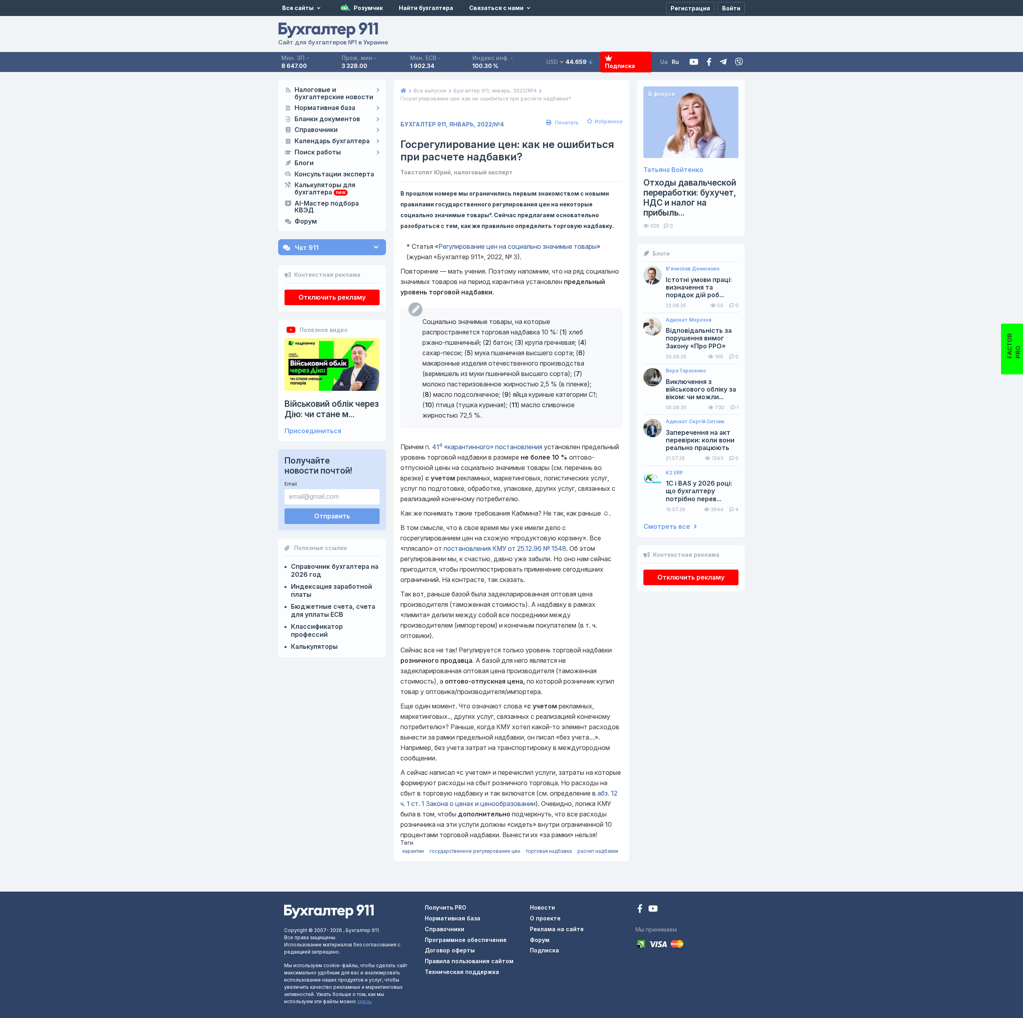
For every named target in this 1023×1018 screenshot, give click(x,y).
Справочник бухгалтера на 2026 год (334, 570)
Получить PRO (445, 907)
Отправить (332, 516)
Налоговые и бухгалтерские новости (334, 93)
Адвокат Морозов (688, 320)
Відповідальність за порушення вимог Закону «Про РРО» (699, 338)
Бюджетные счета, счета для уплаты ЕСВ (333, 610)
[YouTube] (653, 909)
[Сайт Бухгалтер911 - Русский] (329, 911)
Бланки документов (327, 119)
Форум (306, 221)
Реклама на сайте (557, 929)
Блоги (304, 163)
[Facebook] (709, 62)
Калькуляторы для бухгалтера (325, 189)
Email (291, 484)
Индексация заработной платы (331, 590)
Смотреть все (667, 526)
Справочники (316, 130)
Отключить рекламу (332, 297)
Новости (542, 907)
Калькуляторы (314, 646)
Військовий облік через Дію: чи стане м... (332, 409)
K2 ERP (674, 473)
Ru (675, 61)
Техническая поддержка (462, 971)
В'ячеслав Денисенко (693, 269)
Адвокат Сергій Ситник (695, 421)
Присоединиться (313, 431)
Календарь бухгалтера (332, 141)
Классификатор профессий (317, 630)
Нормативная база (325, 108)
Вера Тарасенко (686, 371)
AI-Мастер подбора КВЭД (327, 207)
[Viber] (739, 62)
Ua (664, 61)
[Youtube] (694, 62)
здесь (364, 1001)
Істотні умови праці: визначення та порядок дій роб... (699, 287)
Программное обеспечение (466, 939)
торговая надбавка (549, 851)
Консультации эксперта (334, 174)
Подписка (620, 65)
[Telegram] (723, 62)
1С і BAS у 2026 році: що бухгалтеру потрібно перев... (699, 491)
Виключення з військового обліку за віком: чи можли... (701, 389)
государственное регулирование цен (475, 851)
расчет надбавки (597, 851)
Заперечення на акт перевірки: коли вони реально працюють (700, 440)
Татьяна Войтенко (673, 170)
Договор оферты (450, 950)
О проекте (545, 918)
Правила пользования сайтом (469, 961)
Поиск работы (318, 152)
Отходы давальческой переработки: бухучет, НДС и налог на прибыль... (689, 198)
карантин (413, 851)
